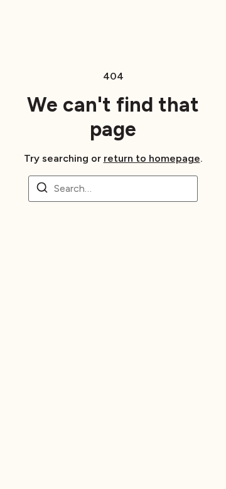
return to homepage (152, 158)
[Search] (42, 189)
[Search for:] (113, 189)
